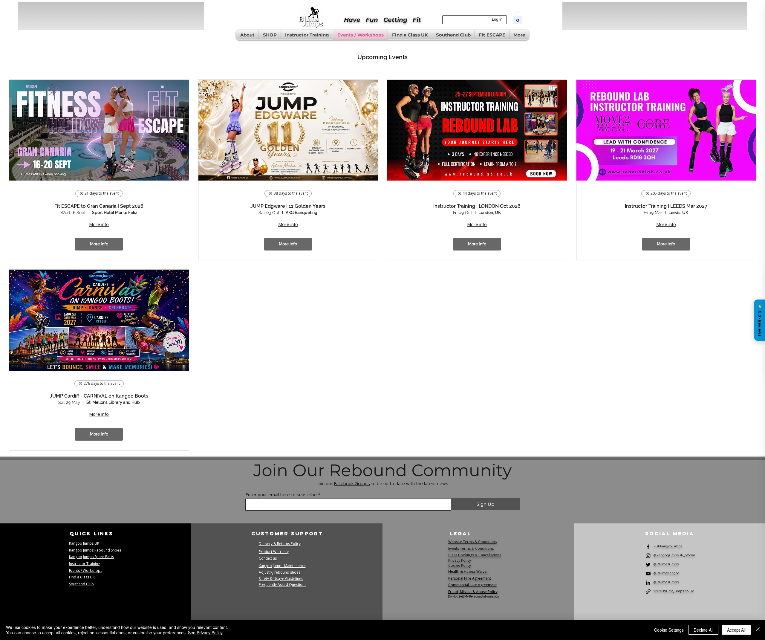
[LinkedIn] (648, 583)
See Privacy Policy (205, 633)
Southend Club (81, 583)
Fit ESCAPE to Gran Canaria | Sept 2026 (98, 206)
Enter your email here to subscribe (281, 494)
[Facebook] (648, 547)
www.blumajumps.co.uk (674, 591)
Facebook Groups (352, 483)
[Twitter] (648, 565)
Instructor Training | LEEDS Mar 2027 (666, 206)
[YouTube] (648, 574)
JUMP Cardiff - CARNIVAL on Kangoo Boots (99, 396)
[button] (517, 17)
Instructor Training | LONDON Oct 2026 (477, 206)
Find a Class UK (82, 577)
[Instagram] (648, 556)
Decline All (703, 630)
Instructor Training (84, 563)
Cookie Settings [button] (669, 630)
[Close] (757, 629)
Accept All (736, 630)
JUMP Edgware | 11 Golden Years (287, 206)
